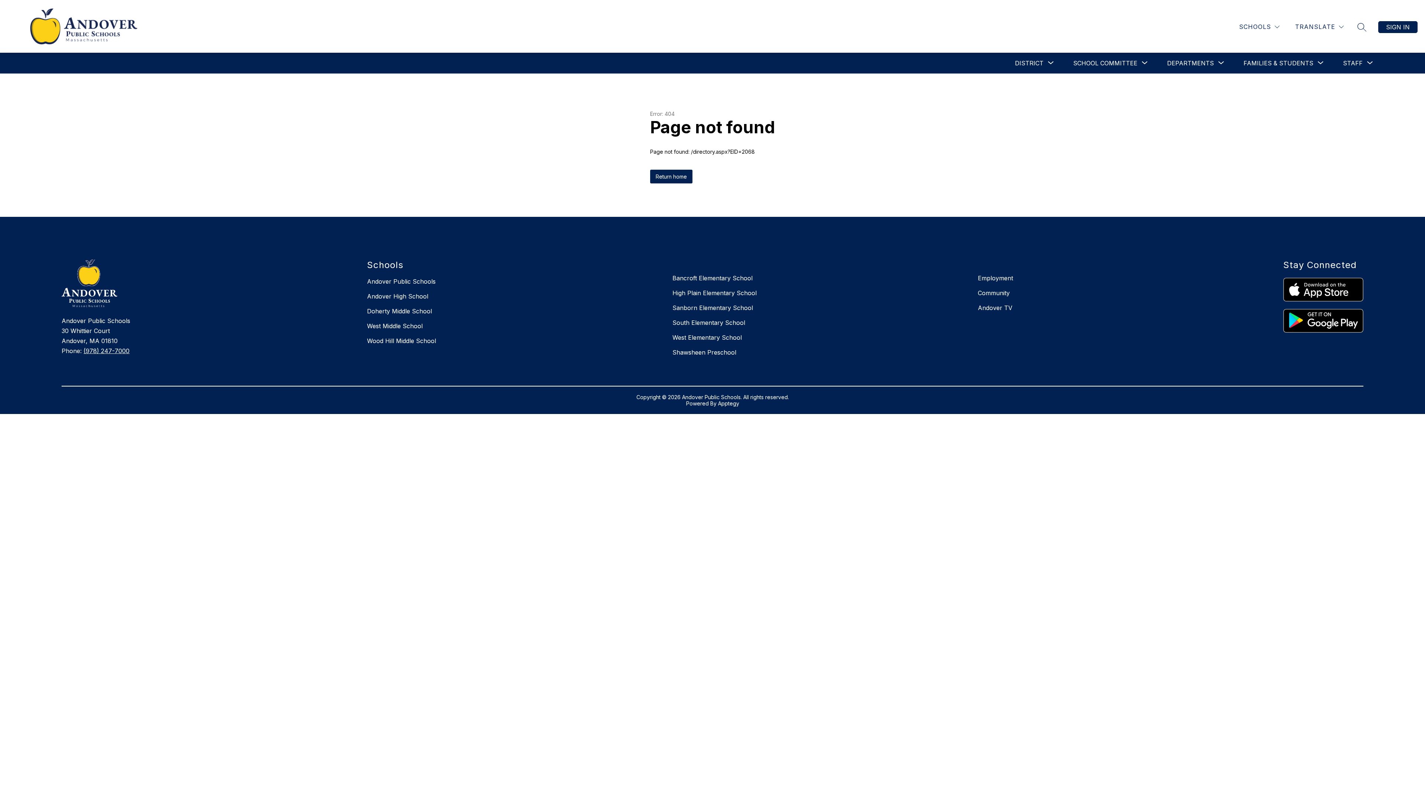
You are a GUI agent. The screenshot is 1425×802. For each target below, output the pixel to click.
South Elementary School (708, 322)
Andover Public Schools (401, 281)
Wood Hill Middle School (401, 341)
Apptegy (728, 403)
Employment (995, 278)
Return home (671, 176)
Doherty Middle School (399, 311)
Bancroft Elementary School (712, 278)
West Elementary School (707, 337)
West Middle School (395, 326)
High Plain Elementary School (714, 293)
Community (994, 293)
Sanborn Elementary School (712, 308)
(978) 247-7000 (106, 351)
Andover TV (995, 308)
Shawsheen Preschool (704, 352)
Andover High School (397, 296)
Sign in (1398, 27)
